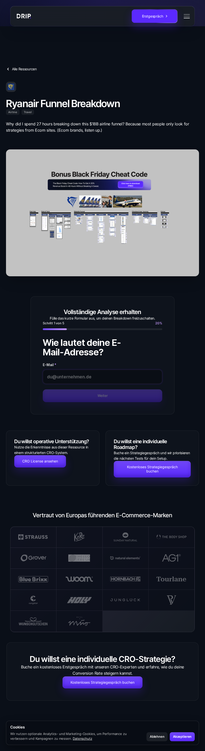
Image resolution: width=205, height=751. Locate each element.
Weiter (103, 395)
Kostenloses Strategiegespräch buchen (152, 469)
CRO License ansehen (40, 461)
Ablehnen (157, 736)
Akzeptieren (182, 736)
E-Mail (49, 365)
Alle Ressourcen (24, 69)
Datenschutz (82, 738)
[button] (185, 16)
